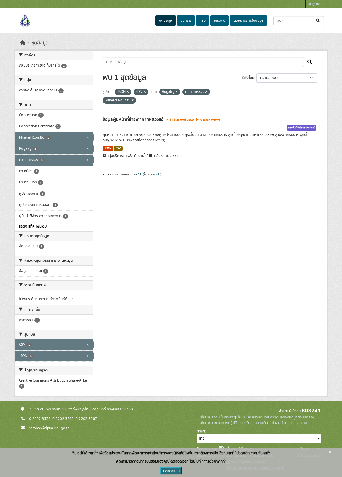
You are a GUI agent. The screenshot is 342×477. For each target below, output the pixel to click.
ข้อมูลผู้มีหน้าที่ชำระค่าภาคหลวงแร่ (133, 119)
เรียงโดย (248, 77)
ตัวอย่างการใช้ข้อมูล (249, 20)
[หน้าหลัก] (22, 43)
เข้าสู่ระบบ (314, 4)
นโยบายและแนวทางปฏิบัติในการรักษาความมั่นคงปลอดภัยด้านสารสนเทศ (253, 423)
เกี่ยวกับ (219, 20)
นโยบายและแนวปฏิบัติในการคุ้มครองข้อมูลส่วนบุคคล (274, 417)
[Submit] (318, 20)
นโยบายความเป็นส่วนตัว (217, 417)
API (140, 174)
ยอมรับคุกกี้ (171, 470)
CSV (118, 148)
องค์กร (185, 20)
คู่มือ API (154, 174)
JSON (107, 148)
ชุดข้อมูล (165, 20)
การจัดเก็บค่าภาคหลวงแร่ (301, 127)
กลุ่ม (202, 20)
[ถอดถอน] (128, 92)
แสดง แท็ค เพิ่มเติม (33, 226)
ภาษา (201, 431)
